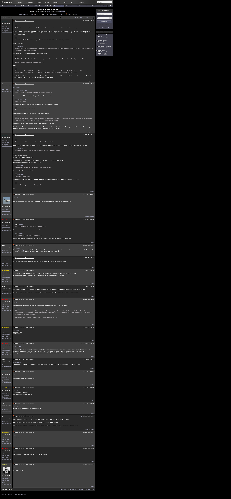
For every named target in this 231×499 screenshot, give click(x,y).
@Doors (15, 302)
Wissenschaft (14, 5)
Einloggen (104, 21)
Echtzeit (20, 2)
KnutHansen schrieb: (22, 90)
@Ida (14, 435)
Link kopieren (5, 30)
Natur (85, 5)
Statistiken (55, 2)
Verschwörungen (58, 5)
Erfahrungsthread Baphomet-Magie (103, 42)
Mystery (29, 5)
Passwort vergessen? (104, 24)
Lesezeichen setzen (7, 32)
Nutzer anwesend (104, 10)
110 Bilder (37, 14)
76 (72, 17)
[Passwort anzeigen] (110, 19)
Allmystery (8, 2)
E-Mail (64, 11)
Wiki (72, 2)
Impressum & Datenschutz (7, 494)
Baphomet (49, 11)
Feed (60, 11)
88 (81, 17)
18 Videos (45, 14)
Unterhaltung (102, 5)
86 (77, 17)
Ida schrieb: (20, 26)
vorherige (63, 17)
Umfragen (93, 5)
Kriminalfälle (38, 5)
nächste (90, 17)
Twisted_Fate (5, 270)
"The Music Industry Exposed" (103, 36)
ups (3, 194)
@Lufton (15, 375)
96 (82, 17)
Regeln (16, 494)
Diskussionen (29, 2)
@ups (23, 250)
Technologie (69, 5)
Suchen (70, 14)
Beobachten (54, 14)
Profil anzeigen (5, 26)
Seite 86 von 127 (6, 17)
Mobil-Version (22, 494)
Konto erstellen (105, 27)
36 (70, 17)
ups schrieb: (20, 224)
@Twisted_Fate (17, 346)
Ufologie (78, 5)
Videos (47, 2)
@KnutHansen (17, 87)
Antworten (62, 14)
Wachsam (4, 464)
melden (92, 81)
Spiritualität (48, 5)
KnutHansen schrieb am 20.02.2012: (26, 108)
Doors (3, 258)
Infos (75, 14)
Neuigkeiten (81, 2)
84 (73, 17)
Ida (2, 84)
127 (87, 17)
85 (75, 17)
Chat (65, 2)
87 (79, 17)
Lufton (3, 245)
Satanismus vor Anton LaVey (105, 47)
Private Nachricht (6, 28)
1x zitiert (87, 81)
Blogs (39, 2)
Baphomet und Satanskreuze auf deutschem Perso (102, 52)
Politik (22, 5)
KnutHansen (5, 21)
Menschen (4, 5)
